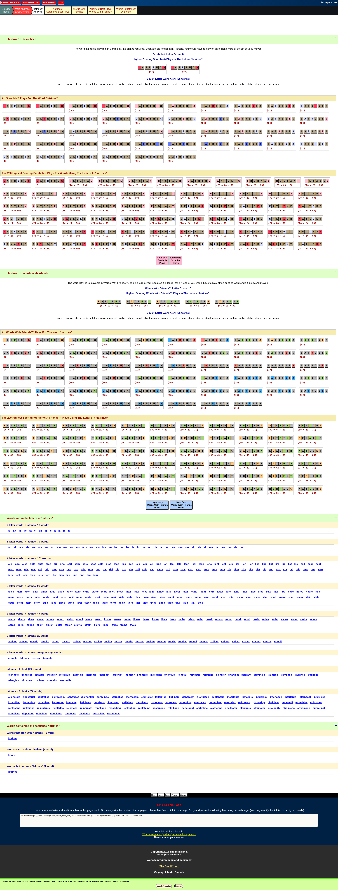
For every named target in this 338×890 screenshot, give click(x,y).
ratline (98, 641)
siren (223, 597)
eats (100, 564)
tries (200, 602)
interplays (319, 697)
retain (256, 619)
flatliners (174, 697)
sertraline (202, 708)
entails (45, 641)
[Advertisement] (169, 25)
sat (174, 547)
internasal (305, 697)
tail (291, 569)
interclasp (261, 697)
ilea (124, 564)
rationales (316, 702)
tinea (153, 602)
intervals (91, 674)
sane (160, 569)
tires (170, 602)
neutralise (200, 702)
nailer (182, 619)
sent (206, 569)
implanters (218, 697)
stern (37, 602)
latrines (24, 658)
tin (241, 547)
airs (17, 564)
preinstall (287, 702)
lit (138, 547)
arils (52, 591)
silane (30, 625)
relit (71, 597)
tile (68, 575)
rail (40, 569)
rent (90, 569)
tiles (145, 602)
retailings (173, 708)
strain (87, 625)
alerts (11, 619)
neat (318, 564)
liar (237, 564)
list (290, 564)
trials (133, 625)
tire (89, 575)
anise (44, 591)
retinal (193, 641)
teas (32, 575)
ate (59, 547)
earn (77, 564)
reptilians (100, 708)
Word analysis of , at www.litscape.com (169, 834)
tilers (97, 625)
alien (27, 591)
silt (229, 569)
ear (65, 547)
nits (33, 569)
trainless (273, 674)
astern (60, 619)
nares (299, 591)
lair (151, 564)
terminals (259, 674)
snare (282, 597)
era (91, 547)
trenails (47, 658)
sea (180, 547)
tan (211, 547)
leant (203, 591)
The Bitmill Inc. (169, 866)
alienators (14, 697)
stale (316, 597)
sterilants (245, 708)
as (25, 530)
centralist (73, 697)
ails (10, 564)
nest (11, 569)
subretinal (319, 708)
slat (258, 569)
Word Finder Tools (31, 3)
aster (70, 591)
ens (84, 547)
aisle (11, 591)
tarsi (79, 602)
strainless (289, 708)
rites (162, 597)
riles (137, 597)
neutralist (230, 702)
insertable (233, 697)
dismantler (87, 697)
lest (224, 564)
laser (177, 591)
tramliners (56, 713)
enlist (70, 619)
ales (24, 564)
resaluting (115, 708)
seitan (313, 619)
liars (228, 591)
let (127, 547)
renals (219, 619)
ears (85, 564)
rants (29, 597)
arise (61, 591)
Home (154, 795)
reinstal (36, 658)
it (55, 530)
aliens (21, 619)
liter (276, 591)
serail (11, 625)
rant (54, 569)
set (187, 547)
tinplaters (28, 713)
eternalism (132, 697)
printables (301, 702)
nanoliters (142, 702)
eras (108, 564)
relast (191, 619)
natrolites (171, 702)
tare (313, 569)
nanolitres (157, 702)
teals (96, 602)
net (144, 547)
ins (104, 547)
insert (98, 619)
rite (131, 569)
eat (72, 547)
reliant (118, 641)
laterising (72, 702)
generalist (188, 697)
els (78, 547)
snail (273, 597)
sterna (78, 625)
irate (136, 591)
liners (146, 619)
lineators (142, 674)
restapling (159, 708)
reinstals (195, 674)
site (251, 569)
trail (177, 602)
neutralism (215, 702)
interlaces (276, 697)
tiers (130, 602)
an (14, 530)
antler (40, 619)
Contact (183, 795)
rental (228, 619)
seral (206, 597)
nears (309, 591)
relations (208, 674)
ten (230, 547)
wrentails (65, 680)
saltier (236, 641)
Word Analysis (49, 3)
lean (186, 564)
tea (223, 547)
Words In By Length (125, 10)
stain (300, 597)
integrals (64, 674)
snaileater (231, 708)
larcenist (117, 674)
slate (257, 597)
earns (95, 591)
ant (34, 547)
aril (55, 564)
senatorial (188, 708)
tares (62, 602)
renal (79, 597)
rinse (146, 597)
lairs (151, 591)
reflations (28, 708)
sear (190, 569)
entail (79, 619)
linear (136, 619)
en (40, 530)
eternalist (146, 697)
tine (75, 575)
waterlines (113, 713)
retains (182, 641)
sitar (231, 597)
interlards (290, 697)
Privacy (175, 795)
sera (214, 569)
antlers (12, 641)
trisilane (39, 680)
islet (144, 591)
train (185, 602)
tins (82, 575)
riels (129, 597)
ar (20, 530)
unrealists (99, 713)
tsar (95, 575)
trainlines (41, 713)
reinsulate (86, 708)
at (30, 530)
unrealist (52, 680)
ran (161, 547)
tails (45, 602)
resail (238, 619)
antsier (23, 641)
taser (87, 602)
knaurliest (14, 702)
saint (171, 597)
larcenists (44, 702)
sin (193, 547)
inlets (88, 619)
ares (48, 564)
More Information (164, 886)
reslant (150, 641)
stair (308, 597)
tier (55, 575)
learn (211, 591)
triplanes (27, 680)
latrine (55, 641)
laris (169, 591)
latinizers (99, 702)
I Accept (178, 886)
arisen (50, 619)
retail (247, 619)
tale (298, 569)
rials (121, 597)
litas (268, 591)
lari (165, 564)
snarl (291, 597)
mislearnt (156, 674)
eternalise (117, 697)
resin (106, 597)
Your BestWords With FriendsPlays (181, 505)
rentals (139, 641)
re (64, 530)
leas (201, 564)
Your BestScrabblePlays (162, 260)
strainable (259, 708)
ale (27, 547)
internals (77, 674)
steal (20, 602)
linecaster (113, 702)
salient (214, 641)
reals (46, 597)
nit (155, 547)
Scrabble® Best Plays (57, 10)
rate (61, 569)
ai (9, 530)
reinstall (182, 674)
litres (173, 619)
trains (123, 625)
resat (97, 597)
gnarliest (26, 674)
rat (167, 547)
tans (305, 569)
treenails (313, 674)
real (76, 569)
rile (117, 569)
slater (58, 625)
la (59, 530)
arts (62, 564)
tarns (71, 602)
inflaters (39, 674)
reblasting (14, 708)
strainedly (274, 708)
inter (128, 591)
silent (40, 625)
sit (205, 547)
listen (155, 619)
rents (88, 597)
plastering (259, 702)
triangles (13, 680)
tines (162, 602)
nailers (66, 641)
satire (303, 619)
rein (83, 569)
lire (283, 564)
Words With (79, 10)
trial (193, 602)
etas (116, 564)
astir (78, 591)
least (220, 591)
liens (236, 591)
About (160, 795)
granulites (203, 697)
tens (40, 575)
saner (180, 597)
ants (40, 564)
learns (117, 619)
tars (10, 575)
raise (20, 597)
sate (175, 569)
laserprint (58, 702)
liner (244, 591)
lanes (160, 591)
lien (244, 564)
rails (318, 591)
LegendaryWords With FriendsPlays (157, 505)
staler (68, 625)
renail (209, 619)
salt (152, 569)
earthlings (103, 697)
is (51, 530)
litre (283, 591)
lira (277, 564)
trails (115, 625)
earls (86, 591)
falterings (160, 697)
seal (183, 569)
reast (55, 597)
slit (264, 569)
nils (26, 569)
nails (291, 591)
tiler (138, 602)
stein (28, 602)
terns (113, 602)
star (278, 569)
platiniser (273, 702)
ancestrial (29, 697)
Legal (167, 795)
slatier (246, 641)
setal (215, 597)
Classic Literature (9, 3)
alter (35, 591)
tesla (122, 602)
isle (138, 564)
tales (53, 602)
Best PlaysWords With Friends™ (100, 10)
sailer (275, 619)
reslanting (129, 708)
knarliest (104, 674)
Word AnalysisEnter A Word (22, 10)
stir (285, 569)
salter (294, 619)
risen (154, 597)
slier (265, 597)
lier (251, 564)
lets (231, 564)
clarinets (13, 674)
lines (253, 591)
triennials (70, 713)
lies (257, 564)
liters (164, 619)
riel (111, 569)
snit (271, 569)
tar (217, 547)
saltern (225, 641)
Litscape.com (328, 2)
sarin (189, 597)
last (172, 564)
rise (124, 569)
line (264, 564)
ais (21, 547)
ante (32, 564)
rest (98, 569)
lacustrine (29, 702)
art (52, 547)
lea (121, 547)
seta (222, 569)
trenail (278, 641)
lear (194, 564)
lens (209, 564)
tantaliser (14, 713)
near (310, 564)
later (185, 591)
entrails (12, 658)
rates (37, 597)
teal (18, 575)
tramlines (286, 674)
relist (200, 619)
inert (104, 591)
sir (199, 547)
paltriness (244, 702)
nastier (87, 641)
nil (149, 547)
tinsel (106, 625)
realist (108, 641)
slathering (216, 708)
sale (144, 569)
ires (131, 564)
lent (216, 564)
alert (19, 591)
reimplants (43, 708)
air (15, 547)
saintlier (221, 674)
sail (137, 569)
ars (47, 547)
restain (161, 641)
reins (63, 597)
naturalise (185, 702)
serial (21, 625)
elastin (34, 641)
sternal (267, 641)
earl (69, 564)
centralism (58, 697)
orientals (169, 674)
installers (247, 697)
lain (145, 564)
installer (52, 674)
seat (198, 569)
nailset (77, 641)
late (179, 564)
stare (11, 602)
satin (198, 597)
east (93, 564)
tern (48, 575)
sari (168, 569)
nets (19, 569)
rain (47, 569)
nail (303, 564)
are (40, 547)
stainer (256, 641)
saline (284, 619)
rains (11, 597)
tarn (320, 569)
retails (172, 641)
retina (265, 619)
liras (260, 591)
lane (158, 564)
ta (69, 530)
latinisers (85, 702)
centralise (43, 697)
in (46, 530)
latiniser (130, 674)
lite (296, 564)
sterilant (246, 674)
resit (114, 597)
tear (25, 575)
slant (248, 597)
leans (194, 591)
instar (107, 619)
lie (133, 547)
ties (61, 575)
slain (240, 597)
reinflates (58, 708)
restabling (144, 708)
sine (236, 569)
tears (105, 602)
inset (120, 591)
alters (31, 619)
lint (271, 564)
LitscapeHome (6, 10)
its (115, 547)
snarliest (233, 674)
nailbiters (127, 702)
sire (243, 569)
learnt (127, 619)
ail (9, 547)
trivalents (84, 713)
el (35, 530)
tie (235, 547)
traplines (300, 674)
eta (98, 547)
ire (110, 547)
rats (69, 569)
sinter (49, 625)
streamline (303, 708)
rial (105, 569)
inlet (111, 591)
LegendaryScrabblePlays (175, 260)
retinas (203, 641)
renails (129, 641)
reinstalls (72, 708)
